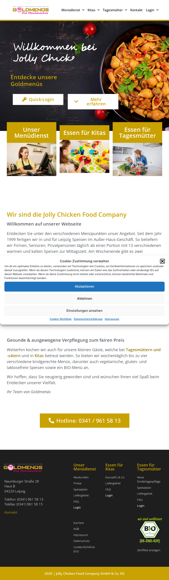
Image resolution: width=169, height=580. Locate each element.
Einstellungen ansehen (84, 310)
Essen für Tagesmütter (137, 132)
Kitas (39, 355)
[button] (162, 261)
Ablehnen (84, 298)
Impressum (112, 319)
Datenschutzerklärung (88, 319)
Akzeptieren (84, 286)
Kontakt (136, 10)
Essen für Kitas (84, 132)
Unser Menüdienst (31, 132)
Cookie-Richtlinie (61, 319)
